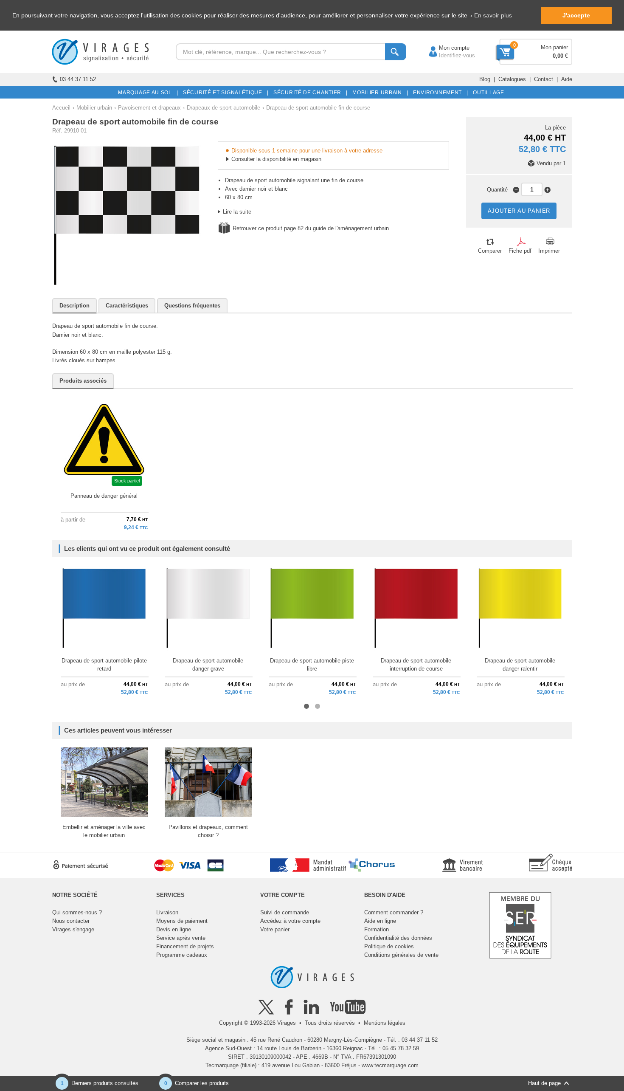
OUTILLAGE (487, 93)
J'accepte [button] (576, 15)
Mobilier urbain (94, 107)
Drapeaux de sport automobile (223, 107)
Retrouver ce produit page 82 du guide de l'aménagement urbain (311, 228)
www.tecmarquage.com (390, 1065)
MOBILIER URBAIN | (378, 93)
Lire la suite (237, 212)
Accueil (61, 107)
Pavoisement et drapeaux (149, 107)
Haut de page (544, 1083)
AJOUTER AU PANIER (519, 211)
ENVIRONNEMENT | (439, 93)
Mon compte (445, 48)
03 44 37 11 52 (78, 79)
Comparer (490, 251)
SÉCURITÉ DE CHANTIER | (309, 93)
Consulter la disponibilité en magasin (276, 159)
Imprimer (549, 251)
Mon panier (554, 47)
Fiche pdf (520, 251)
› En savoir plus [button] (491, 15)
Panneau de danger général (104, 496)
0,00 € (560, 56)
